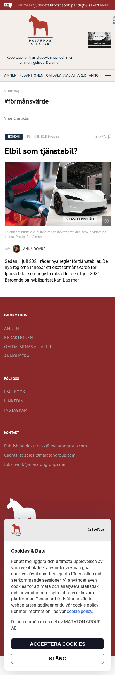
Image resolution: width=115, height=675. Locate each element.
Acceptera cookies (57, 644)
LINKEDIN (13, 401)
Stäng (96, 529)
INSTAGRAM (16, 410)
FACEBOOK (14, 391)
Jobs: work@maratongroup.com (34, 464)
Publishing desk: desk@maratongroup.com (45, 446)
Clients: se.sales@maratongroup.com (39, 455)
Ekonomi (14, 137)
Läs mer (71, 280)
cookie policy (79, 611)
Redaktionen (31, 75)
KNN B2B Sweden (46, 136)
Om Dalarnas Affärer (66, 75)
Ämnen (10, 75)
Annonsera (16, 356)
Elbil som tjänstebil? (41, 150)
